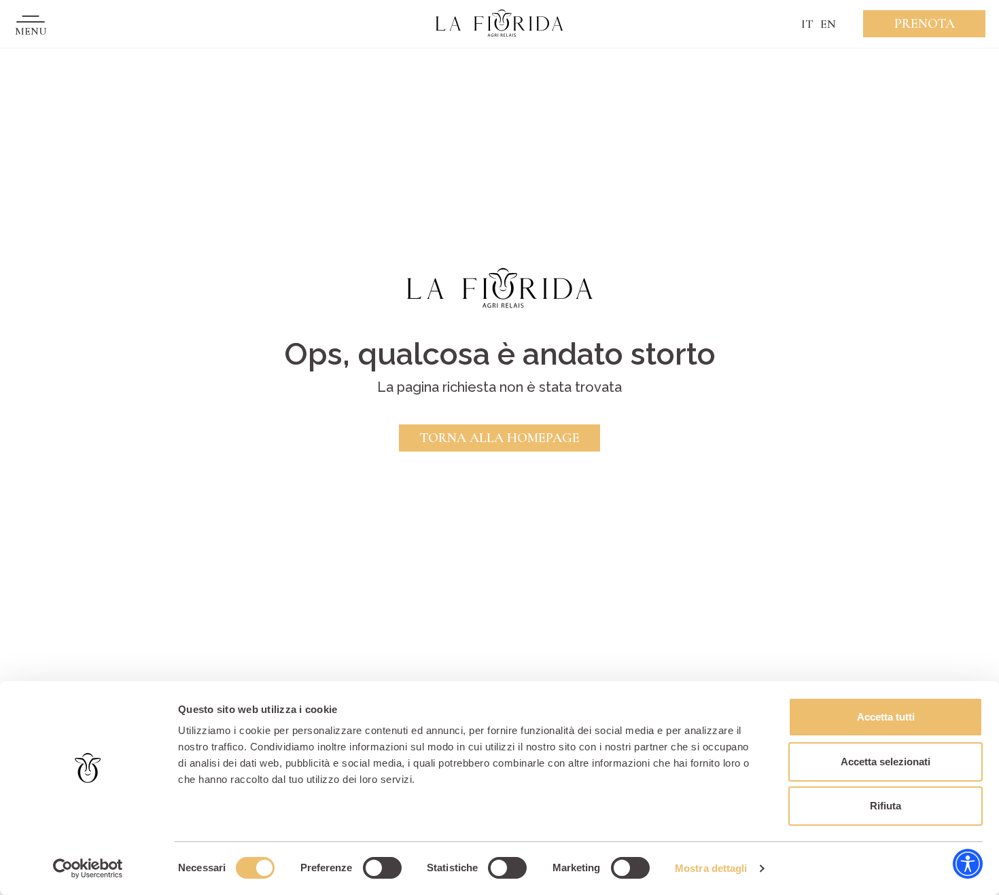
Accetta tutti (886, 717)
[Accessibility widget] (968, 864)
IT (807, 24)
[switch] (382, 868)
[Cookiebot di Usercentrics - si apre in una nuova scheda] (88, 868)
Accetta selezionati (885, 761)
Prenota (924, 24)
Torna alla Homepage (499, 438)
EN (828, 24)
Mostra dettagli (711, 868)
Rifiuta (885, 805)
